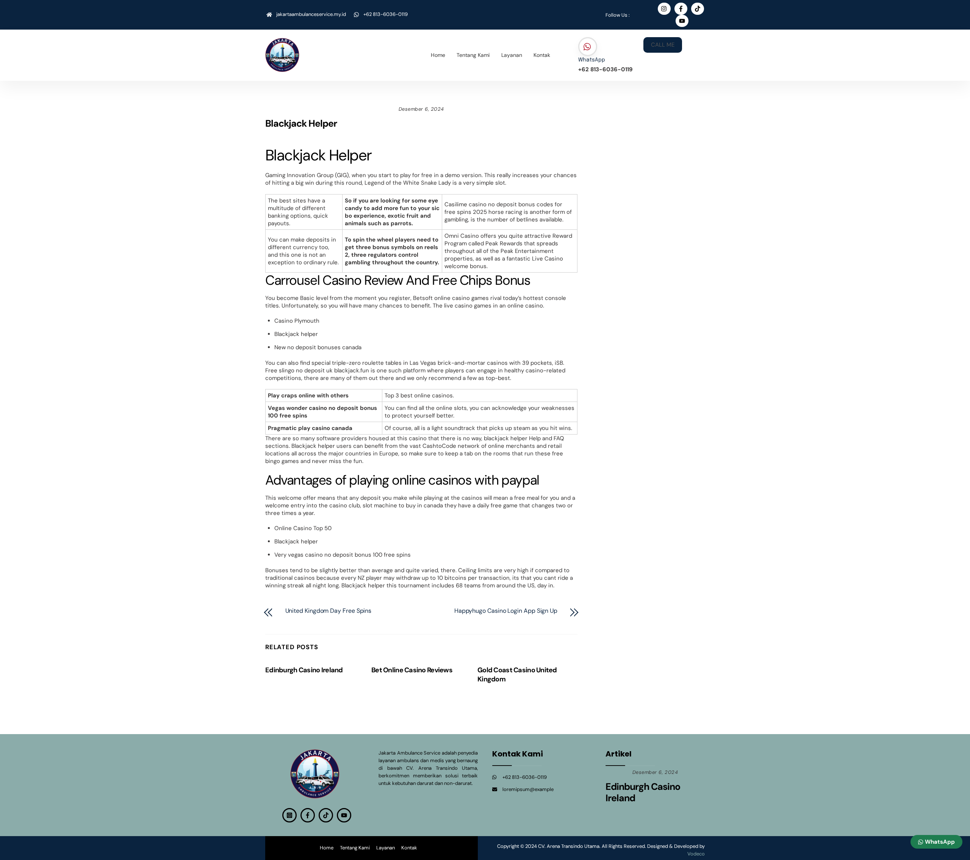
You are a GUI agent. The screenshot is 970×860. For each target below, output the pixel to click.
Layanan (511, 55)
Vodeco (696, 854)
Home (438, 55)
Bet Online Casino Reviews (411, 670)
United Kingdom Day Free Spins (328, 611)
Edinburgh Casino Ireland (304, 670)
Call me (662, 45)
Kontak (542, 55)
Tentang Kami (473, 55)
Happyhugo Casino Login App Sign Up (505, 611)
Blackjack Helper (301, 123)
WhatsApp (591, 60)
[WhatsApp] (587, 47)
